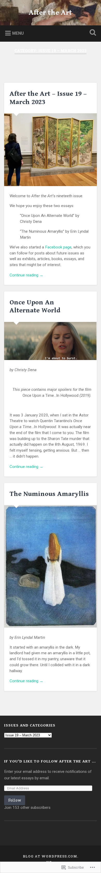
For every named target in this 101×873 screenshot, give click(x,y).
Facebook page (58, 247)
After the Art (50, 13)
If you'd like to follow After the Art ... (50, 761)
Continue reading (26, 275)
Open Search (92, 33)
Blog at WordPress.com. (50, 856)
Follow (14, 800)
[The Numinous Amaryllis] (50, 566)
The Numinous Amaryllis (49, 494)
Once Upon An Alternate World (35, 306)
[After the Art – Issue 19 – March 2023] (50, 149)
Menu (18, 33)
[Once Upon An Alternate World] (50, 341)
